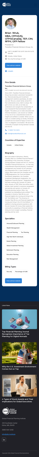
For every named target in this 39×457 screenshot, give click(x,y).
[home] (6, 4)
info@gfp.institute (8, 434)
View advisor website (13, 65)
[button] (35, 4)
